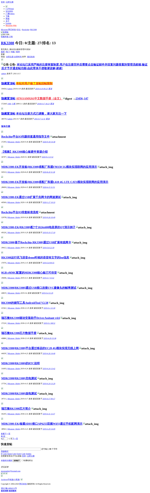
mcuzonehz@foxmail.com (10, 471)
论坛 (9, 11)
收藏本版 (5, 37)
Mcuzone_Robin (14, 142)
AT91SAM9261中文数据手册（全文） (39, 98)
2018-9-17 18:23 (43, 104)
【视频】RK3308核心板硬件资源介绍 (24, 151)
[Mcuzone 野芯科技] (7, 7)
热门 (8, 52)
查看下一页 (5, 434)
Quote (18, 454)
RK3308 (33, 30)
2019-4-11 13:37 (49, 414)
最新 (3, 52)
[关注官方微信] (2, 473)
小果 (13, 104)
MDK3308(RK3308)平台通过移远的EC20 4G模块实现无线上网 (40, 348)
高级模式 (4, 451)
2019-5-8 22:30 (48, 248)
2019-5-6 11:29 (47, 293)
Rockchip (25, 30)
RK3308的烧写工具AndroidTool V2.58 (24, 302)
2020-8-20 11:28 (49, 172)
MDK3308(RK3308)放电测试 (19, 393)
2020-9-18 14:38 (49, 142)
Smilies (28, 454)
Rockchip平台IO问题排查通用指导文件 (25, 136)
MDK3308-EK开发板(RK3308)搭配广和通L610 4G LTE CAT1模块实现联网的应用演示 (54, 181)
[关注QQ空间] (7, 473)
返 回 (3, 436)
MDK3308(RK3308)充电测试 (19, 378)
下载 (7, 16)
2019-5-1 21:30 (49, 308)
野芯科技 (23, 484)
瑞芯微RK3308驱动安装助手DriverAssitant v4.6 (30, 317)
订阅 (11, 37)
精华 (18, 52)
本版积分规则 (6, 460)
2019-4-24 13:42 (49, 369)
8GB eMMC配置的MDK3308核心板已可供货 (29, 272)
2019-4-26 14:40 (49, 353)
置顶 (50, 89)
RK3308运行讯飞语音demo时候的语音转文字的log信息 (35, 257)
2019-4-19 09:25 (41, 89)
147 (86, 98)
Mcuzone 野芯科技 (8, 30)
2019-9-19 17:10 (49, 233)
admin (3, 74)
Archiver (4, 480)
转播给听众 (28, 460)
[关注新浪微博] (4, 473)
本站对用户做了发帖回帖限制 (34, 83)
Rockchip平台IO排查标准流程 (19, 212)
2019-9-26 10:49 (49, 217)
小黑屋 (16, 480)
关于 (7, 21)
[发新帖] (4, 32)
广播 (10, 14)
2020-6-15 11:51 (49, 187)
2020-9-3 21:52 (47, 157)
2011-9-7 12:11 (39, 119)
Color (5, 454)
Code (23, 454)
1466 (9, 104)
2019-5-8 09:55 (48, 263)
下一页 (15, 439)
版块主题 (5, 126)
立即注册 (9, 2)
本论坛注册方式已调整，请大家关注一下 (41, 113)
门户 (10, 9)
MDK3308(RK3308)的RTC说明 (20, 363)
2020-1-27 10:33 (49, 202)
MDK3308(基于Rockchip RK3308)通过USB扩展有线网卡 (36, 242)
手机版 (10, 480)
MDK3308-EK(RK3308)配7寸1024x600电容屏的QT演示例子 (38, 227)
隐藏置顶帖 (8, 83)
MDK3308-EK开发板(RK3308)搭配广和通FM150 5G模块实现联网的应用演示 (49, 166)
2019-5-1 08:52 (49, 323)
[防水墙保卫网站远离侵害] (22, 480)
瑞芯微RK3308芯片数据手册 (18, 333)
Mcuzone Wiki (11, 26)
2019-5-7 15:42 (48, 278)
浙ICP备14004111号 (9, 488)
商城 (7, 19)
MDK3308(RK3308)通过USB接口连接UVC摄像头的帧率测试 (38, 287)
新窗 (3, 54)
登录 (3, 2)
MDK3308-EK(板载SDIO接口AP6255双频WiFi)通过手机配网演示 (41, 423)
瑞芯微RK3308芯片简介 (16, 408)
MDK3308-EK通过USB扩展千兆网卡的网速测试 (31, 197)
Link (14, 454)
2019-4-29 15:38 (50, 338)
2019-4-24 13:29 (49, 384)
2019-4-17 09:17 (49, 399)
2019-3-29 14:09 (49, 429)
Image (9, 454)
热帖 (13, 52)
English (8, 23)
